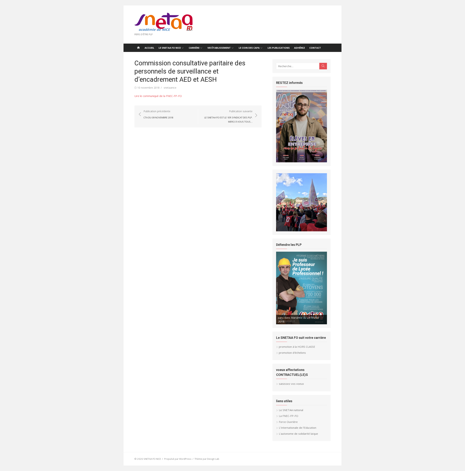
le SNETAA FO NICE (170, 47)
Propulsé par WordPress (177, 458)
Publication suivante (228, 116)
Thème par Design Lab (207, 458)
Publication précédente (158, 114)
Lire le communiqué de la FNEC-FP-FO (158, 96)
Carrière (194, 47)
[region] (301, 126)
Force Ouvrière (288, 422)
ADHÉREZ (299, 47)
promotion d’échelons (292, 352)
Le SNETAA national (291, 410)
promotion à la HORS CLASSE (297, 346)
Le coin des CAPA (249, 47)
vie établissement (219, 47)
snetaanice (170, 87)
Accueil (149, 47)
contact (315, 47)
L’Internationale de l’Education (297, 427)
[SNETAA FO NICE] (138, 48)
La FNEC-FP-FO (288, 416)
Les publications (279, 47)
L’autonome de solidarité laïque (298, 433)
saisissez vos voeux (291, 383)
